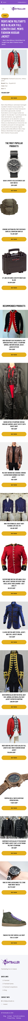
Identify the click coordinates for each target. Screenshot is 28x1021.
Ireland (4, 2)
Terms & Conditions (19, 1016)
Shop (5, 15)
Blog (5, 990)
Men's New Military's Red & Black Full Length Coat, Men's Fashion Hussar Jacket (14, 748)
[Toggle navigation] (3, 8)
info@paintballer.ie (22, 2)
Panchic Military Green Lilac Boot (14, 935)
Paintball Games (9, 984)
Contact (9, 1016)
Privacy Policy (11, 1018)
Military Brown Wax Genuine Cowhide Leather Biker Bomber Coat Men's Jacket (14, 475)
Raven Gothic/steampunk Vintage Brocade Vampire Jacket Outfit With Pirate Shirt (14, 424)
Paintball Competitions (10, 987)
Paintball (6, 980)
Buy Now (14, 98)
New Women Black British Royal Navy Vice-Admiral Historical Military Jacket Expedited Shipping (14, 697)
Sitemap (18, 1018)
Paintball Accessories (15, 78)
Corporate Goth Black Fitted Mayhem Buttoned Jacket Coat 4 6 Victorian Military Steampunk (14, 843)
